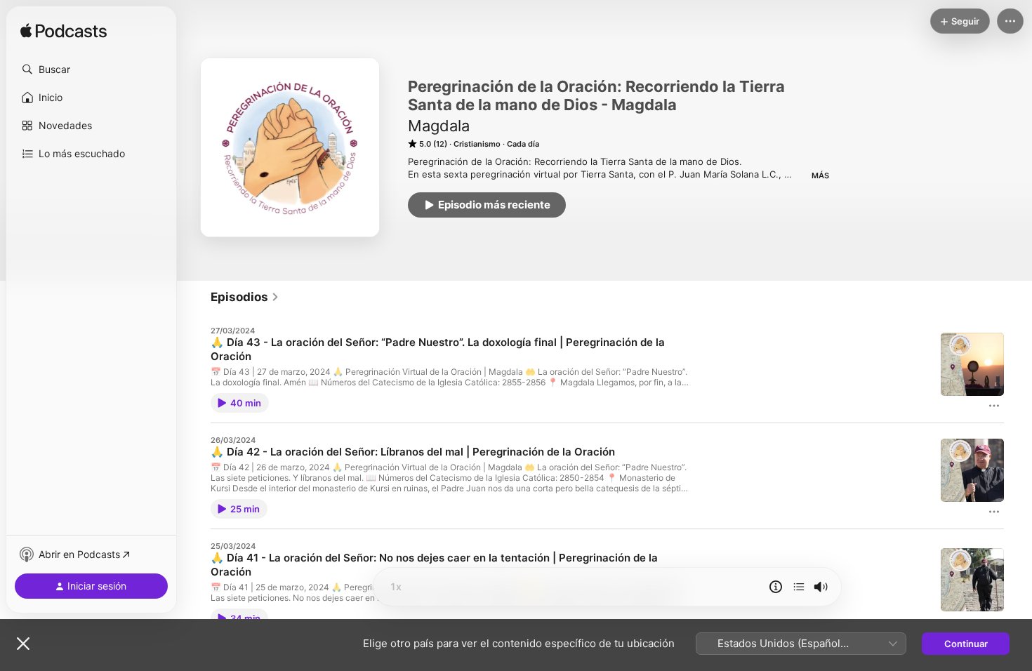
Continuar (966, 643)
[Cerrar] (23, 643)
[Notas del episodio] (775, 587)
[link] (245, 297)
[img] (63, 32)
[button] (91, 69)
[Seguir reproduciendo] (798, 587)
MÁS (820, 175)
